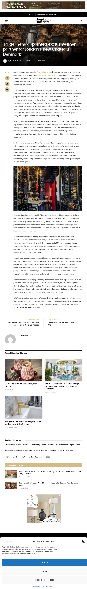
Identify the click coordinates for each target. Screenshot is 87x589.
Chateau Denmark (46, 75)
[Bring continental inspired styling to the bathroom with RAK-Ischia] (23, 407)
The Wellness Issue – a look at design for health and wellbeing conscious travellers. (62, 386)
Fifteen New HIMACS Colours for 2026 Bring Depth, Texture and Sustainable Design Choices (42, 445)
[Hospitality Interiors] (43, 20)
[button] (83, 541)
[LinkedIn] (7, 89)
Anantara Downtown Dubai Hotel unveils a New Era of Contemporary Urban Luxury (39, 451)
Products (7, 38)
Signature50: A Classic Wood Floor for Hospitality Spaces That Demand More (48, 484)
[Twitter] (7, 84)
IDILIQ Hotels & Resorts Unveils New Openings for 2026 (27, 457)
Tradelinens (42, 72)
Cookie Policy (37, 586)
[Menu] (6, 20)
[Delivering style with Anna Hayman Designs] (23, 370)
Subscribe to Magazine (47, 14)
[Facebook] (7, 78)
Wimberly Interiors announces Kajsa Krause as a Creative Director (24, 323)
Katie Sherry (15, 61)
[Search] (81, 20)
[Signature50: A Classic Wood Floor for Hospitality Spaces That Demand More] (11, 485)
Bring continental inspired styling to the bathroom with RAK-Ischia (23, 422)
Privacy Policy (48, 586)
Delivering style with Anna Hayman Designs (21, 385)
